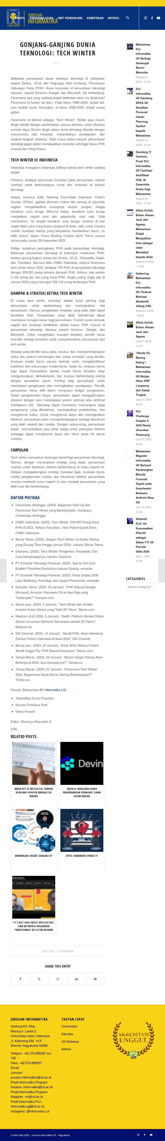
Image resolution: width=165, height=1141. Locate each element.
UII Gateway (70, 1041)
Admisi (66, 1049)
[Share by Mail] (95, 979)
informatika (67, 951)
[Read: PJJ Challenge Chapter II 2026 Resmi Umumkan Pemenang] (130, 413)
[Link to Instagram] (145, 18)
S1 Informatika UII (52, 689)
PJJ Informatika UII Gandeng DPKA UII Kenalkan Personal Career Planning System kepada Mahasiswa (144, 112)
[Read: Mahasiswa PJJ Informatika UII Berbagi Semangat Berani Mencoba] (130, 46)
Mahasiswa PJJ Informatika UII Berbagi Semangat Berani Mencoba (143, 58)
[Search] (127, 18)
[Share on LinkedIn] (76, 979)
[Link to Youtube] (158, 18)
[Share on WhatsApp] (58, 979)
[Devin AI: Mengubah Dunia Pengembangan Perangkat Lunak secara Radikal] (161, 570)
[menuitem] (20, 18)
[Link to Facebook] (152, 18)
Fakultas (67, 1034)
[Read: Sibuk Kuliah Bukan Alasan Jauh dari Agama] (130, 324)
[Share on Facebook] (20, 979)
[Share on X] (39, 979)
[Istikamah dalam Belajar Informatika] (3, 570)
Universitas (69, 1026)
